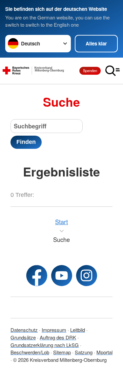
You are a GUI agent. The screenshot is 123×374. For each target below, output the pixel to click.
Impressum (54, 329)
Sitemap (62, 352)
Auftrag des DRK (58, 337)
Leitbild (77, 329)
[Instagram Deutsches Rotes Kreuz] (86, 275)
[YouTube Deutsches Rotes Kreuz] (61, 275)
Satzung (83, 352)
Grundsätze (23, 337)
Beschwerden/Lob (29, 352)
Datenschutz (24, 329)
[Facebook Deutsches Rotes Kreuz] (36, 275)
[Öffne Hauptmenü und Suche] (112, 71)
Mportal (104, 352)
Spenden (90, 70)
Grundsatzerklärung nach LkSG (44, 344)
